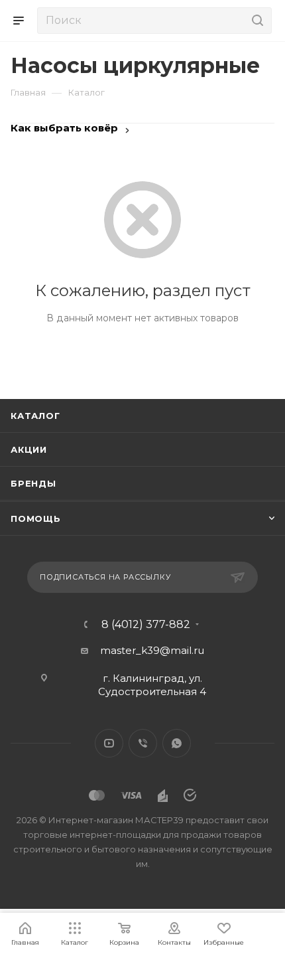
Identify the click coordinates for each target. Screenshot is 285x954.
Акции (29, 449)
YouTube (109, 743)
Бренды (33, 483)
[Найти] (255, 20)
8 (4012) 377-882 (145, 624)
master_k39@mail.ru (152, 650)
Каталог (35, 415)
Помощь (36, 518)
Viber (143, 743)
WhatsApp (176, 743)
